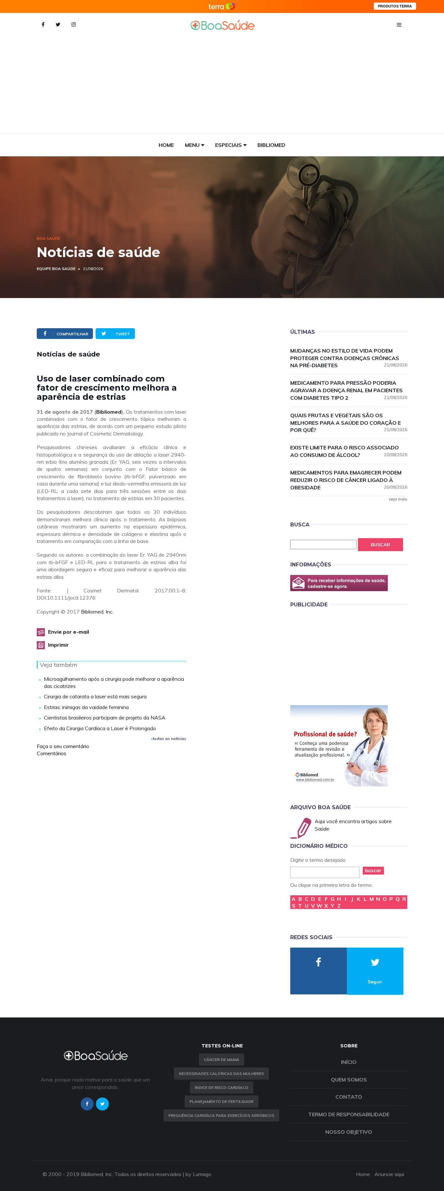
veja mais (398, 499)
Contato (348, 1097)
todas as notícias (169, 738)
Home (166, 145)
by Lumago (198, 1174)
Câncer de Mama (221, 1059)
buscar (373, 870)
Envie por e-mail (68, 631)
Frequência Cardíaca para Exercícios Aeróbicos (221, 1115)
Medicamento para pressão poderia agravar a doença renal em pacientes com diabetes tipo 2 (348, 390)
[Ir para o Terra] (222, 6)
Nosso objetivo (348, 1132)
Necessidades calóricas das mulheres (221, 1073)
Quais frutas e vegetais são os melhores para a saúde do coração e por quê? (348, 423)
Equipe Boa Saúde (56, 268)
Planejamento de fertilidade (221, 1101)
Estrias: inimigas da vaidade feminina (86, 707)
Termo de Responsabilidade (348, 1114)
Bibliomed (271, 145)
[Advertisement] (222, 84)
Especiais (228, 145)
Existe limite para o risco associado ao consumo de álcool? (348, 451)
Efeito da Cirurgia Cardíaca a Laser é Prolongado (100, 728)
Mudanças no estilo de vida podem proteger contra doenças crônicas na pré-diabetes (348, 358)
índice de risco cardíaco (221, 1087)
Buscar (380, 545)
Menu (192, 145)
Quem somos (349, 1079)
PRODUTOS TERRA (395, 6)
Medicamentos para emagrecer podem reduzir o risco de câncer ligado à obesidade (348, 480)
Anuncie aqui (389, 1174)
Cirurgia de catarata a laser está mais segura (95, 696)
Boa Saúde (48, 238)
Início (349, 1062)
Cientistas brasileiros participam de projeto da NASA (104, 717)
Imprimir (58, 644)
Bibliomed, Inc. (97, 611)
